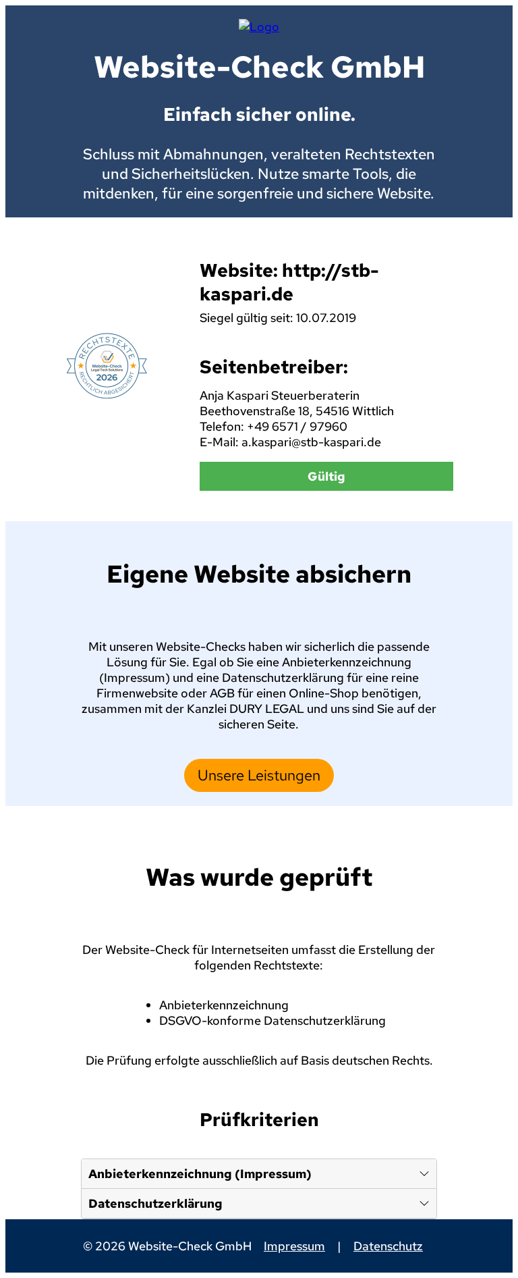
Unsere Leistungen (259, 775)
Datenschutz (388, 1246)
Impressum (294, 1246)
